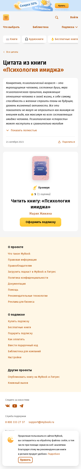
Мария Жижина (40, 213)
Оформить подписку (41, 222)
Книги (13, 39)
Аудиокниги (36, 39)
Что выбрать (11, 27)
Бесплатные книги (66, 39)
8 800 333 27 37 (15, 422)
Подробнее (54, 454)
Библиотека (40, 27)
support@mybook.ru (41, 422)
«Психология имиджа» (33, 69)
